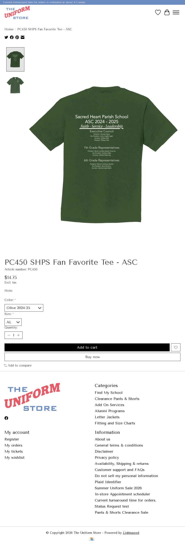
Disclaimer (104, 451)
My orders (13, 445)
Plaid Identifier (108, 482)
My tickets (14, 451)
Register (12, 439)
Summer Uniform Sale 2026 (118, 488)
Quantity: (11, 327)
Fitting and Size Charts (115, 423)
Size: (9, 314)
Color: (10, 300)
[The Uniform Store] (17, 12)
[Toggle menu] (175, 12)
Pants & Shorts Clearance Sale (121, 512)
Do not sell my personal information (126, 476)
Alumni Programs (110, 411)
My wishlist (14, 457)
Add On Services (109, 405)
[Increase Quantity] (18, 335)
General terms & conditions (119, 445)
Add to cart (87, 347)
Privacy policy (107, 457)
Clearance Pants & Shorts (117, 399)
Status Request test (112, 506)
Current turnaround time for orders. (125, 500)
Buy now (92, 357)
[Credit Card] (92, 539)
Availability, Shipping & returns (122, 463)
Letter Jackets (107, 417)
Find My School (109, 392)
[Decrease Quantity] (9, 335)
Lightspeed (131, 532)
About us (102, 439)
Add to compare (20, 365)
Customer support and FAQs (120, 470)
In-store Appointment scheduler (122, 494)
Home (9, 29)
